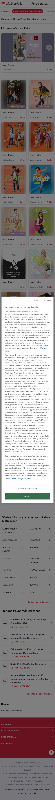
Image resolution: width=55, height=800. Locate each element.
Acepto (27, 496)
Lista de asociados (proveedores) (19, 478)
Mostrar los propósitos (27, 488)
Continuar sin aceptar (42, 300)
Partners (20, 381)
